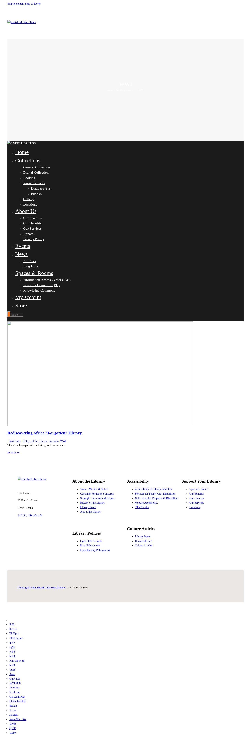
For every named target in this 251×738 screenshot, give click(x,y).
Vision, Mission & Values (94, 489)
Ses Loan (14, 692)
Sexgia (13, 705)
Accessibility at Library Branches (153, 489)
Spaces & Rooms (198, 489)
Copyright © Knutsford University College (41, 587)
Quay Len (14, 678)
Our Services (196, 502)
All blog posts (123, 89)
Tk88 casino (16, 638)
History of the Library (35, 441)
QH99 (12, 728)
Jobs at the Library (90, 511)
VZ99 (12, 732)
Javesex (13, 714)
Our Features (196, 498)
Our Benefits (196, 493)
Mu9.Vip (14, 687)
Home (110, 89)
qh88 (12, 642)
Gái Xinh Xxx (17, 696)
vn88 (12, 651)
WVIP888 (15, 683)
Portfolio (54, 441)
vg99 (12, 647)
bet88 (12, 656)
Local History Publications (95, 550)
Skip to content (15, 3)
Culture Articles (143, 545)
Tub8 (12, 669)
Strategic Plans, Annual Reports (97, 498)
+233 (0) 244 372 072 (30, 515)
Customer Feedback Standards (97, 493)
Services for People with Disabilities (155, 493)
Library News (142, 536)
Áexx (12, 674)
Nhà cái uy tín (17, 660)
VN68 (12, 723)
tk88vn (13, 629)
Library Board (88, 507)
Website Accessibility (146, 502)
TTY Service (142, 507)
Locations (194, 507)
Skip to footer (33, 3)
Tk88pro (14, 633)
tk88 (11, 624)
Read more (13, 452)
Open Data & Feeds (91, 541)
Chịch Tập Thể (17, 701)
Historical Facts (143, 541)
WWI (63, 441)
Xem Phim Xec (17, 719)
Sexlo (12, 710)
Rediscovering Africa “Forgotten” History (44, 433)
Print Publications (90, 545)
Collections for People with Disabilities (156, 498)
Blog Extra (15, 441)
